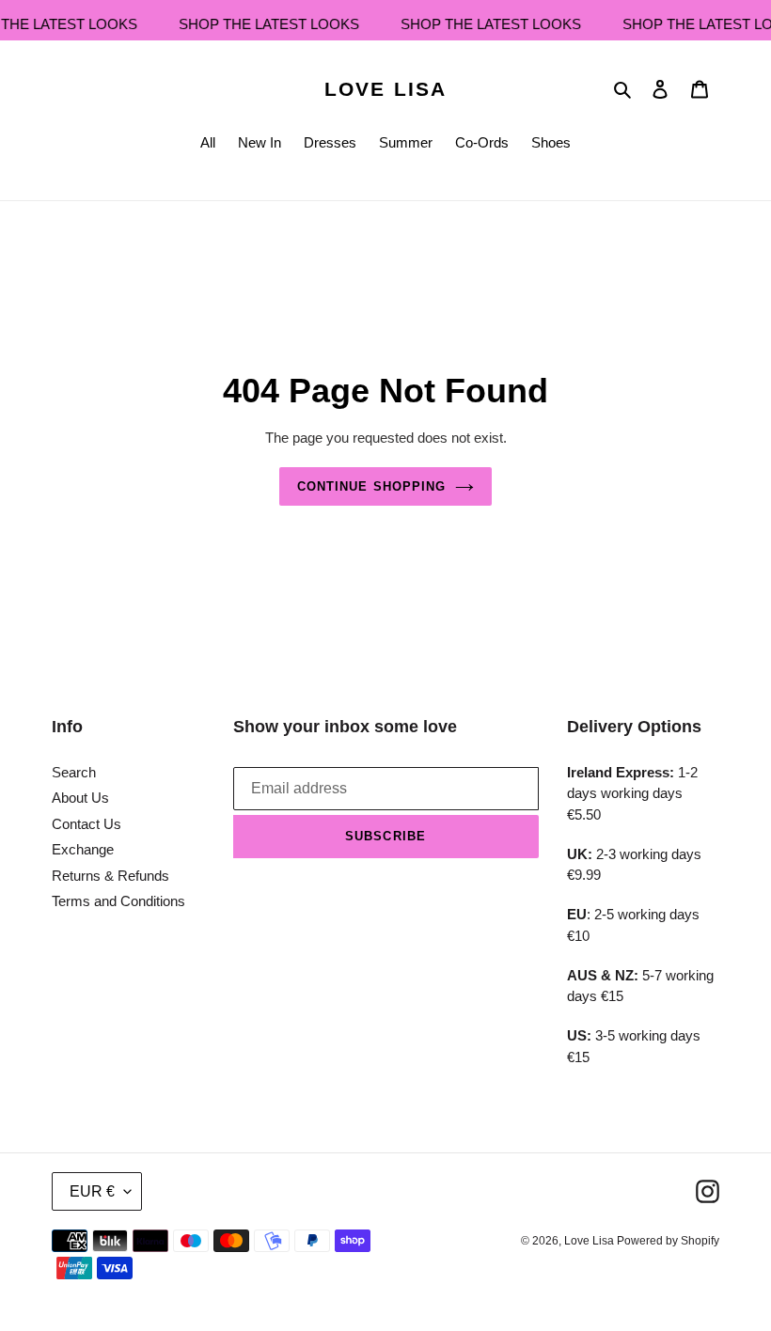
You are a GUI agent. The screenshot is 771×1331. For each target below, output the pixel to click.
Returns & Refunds (110, 876)
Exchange (83, 849)
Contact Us (86, 824)
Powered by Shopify (668, 1240)
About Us (80, 798)
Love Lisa (385, 89)
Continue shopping (371, 486)
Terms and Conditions (118, 901)
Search (74, 772)
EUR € (92, 1191)
